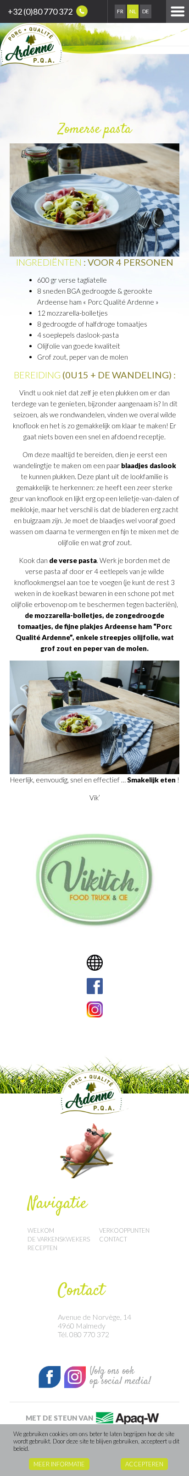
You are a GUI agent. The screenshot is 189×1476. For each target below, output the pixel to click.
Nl (132, 11)
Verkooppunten (124, 1230)
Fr (120, 11)
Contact (113, 1239)
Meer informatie (59, 1464)
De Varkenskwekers (59, 1239)
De (145, 11)
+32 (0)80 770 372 (41, 11)
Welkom (41, 1230)
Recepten (42, 1248)
